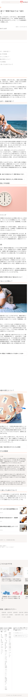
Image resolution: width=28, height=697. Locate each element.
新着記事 (6, 635)
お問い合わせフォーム (21, 636)
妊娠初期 (4, 612)
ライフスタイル (2, 651)
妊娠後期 (15, 612)
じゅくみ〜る (10, 654)
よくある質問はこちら (17, 632)
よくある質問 (6, 688)
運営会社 (10, 633)
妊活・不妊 (2, 636)
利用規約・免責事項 (6, 664)
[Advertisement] (14, 373)
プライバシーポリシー (6, 672)
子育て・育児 (2, 646)
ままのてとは (6, 658)
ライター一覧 (6, 639)
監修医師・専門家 (6, 645)
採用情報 (10, 636)
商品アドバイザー (6, 653)
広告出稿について (10, 648)
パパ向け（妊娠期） (6, 617)
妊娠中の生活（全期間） (8, 614)
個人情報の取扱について (6, 681)
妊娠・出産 (2, 641)
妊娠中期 (9, 612)
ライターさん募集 (10, 642)
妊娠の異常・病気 (19, 614)
